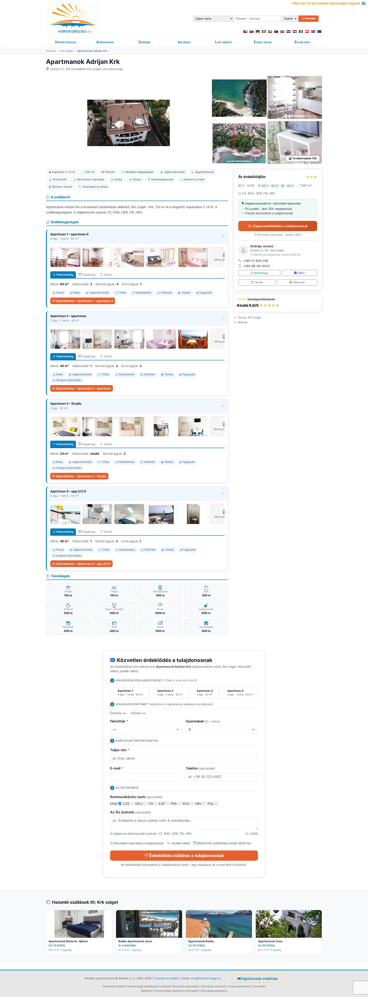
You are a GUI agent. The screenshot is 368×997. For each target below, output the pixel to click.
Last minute (223, 42)
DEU (139, 803)
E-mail (116, 768)
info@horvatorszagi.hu (206, 978)
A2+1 (290, 185)
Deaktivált (147, 990)
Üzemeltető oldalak (113, 986)
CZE (127, 803)
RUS (186, 803)
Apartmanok (105, 42)
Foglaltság (88, 274)
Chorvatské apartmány (214, 990)
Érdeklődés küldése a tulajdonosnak (186, 855)
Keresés (310, 18)
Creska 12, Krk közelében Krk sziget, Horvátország (86, 69)
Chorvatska (259, 986)
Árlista (108, 274)
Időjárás (184, 42)
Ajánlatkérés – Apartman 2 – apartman (83, 388)
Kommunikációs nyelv (136, 797)
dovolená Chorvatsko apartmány (180, 986)
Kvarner (51, 50)
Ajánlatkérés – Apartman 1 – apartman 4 (84, 301)
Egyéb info (302, 42)
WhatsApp (261, 273)
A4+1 (265, 185)
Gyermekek (203, 721)
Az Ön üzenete (130, 812)
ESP (162, 803)
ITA (151, 803)
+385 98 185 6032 (256, 266)
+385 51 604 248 (255, 260)
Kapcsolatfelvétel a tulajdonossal (280, 226)
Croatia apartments (239, 986)
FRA (174, 803)
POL (211, 803)
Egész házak (263, 42)
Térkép (258, 282)
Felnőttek (119, 721)
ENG (114, 803)
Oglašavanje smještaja (260, 978)
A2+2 (274, 185)
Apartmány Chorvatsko (185, 990)
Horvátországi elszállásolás (142, 986)
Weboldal (299, 282)
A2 (283, 185)
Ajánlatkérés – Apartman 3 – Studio (81, 476)
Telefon (200, 768)
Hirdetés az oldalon (167, 978)
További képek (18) (304, 158)
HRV (199, 803)
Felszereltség (64, 274)
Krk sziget (66, 50)
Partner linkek (163, 990)
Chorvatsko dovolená (213, 986)
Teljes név (119, 750)
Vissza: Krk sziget (249, 317)
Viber (301, 273)
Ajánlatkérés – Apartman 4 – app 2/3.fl (83, 563)
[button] (277, 303)
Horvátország (65, 42)
